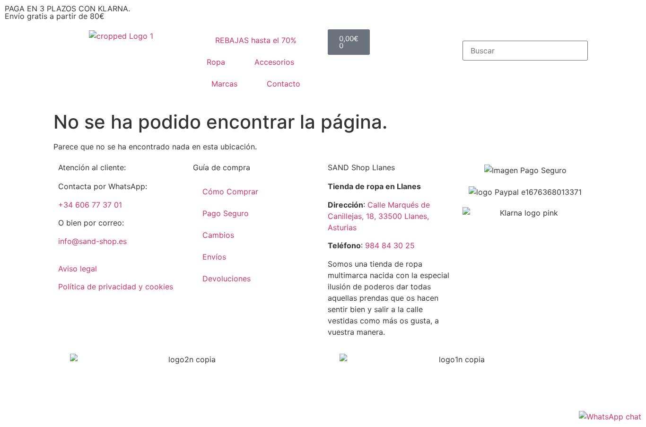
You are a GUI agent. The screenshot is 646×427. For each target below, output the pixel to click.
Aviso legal (77, 268)
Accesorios (274, 62)
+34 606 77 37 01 (90, 204)
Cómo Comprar (230, 191)
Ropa (216, 62)
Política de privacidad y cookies (115, 286)
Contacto (283, 83)
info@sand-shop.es (92, 241)
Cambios (218, 235)
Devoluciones (226, 278)
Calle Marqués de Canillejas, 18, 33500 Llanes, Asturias (379, 216)
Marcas (224, 83)
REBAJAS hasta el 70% (256, 40)
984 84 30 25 (390, 245)
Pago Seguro (225, 213)
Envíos (214, 256)
